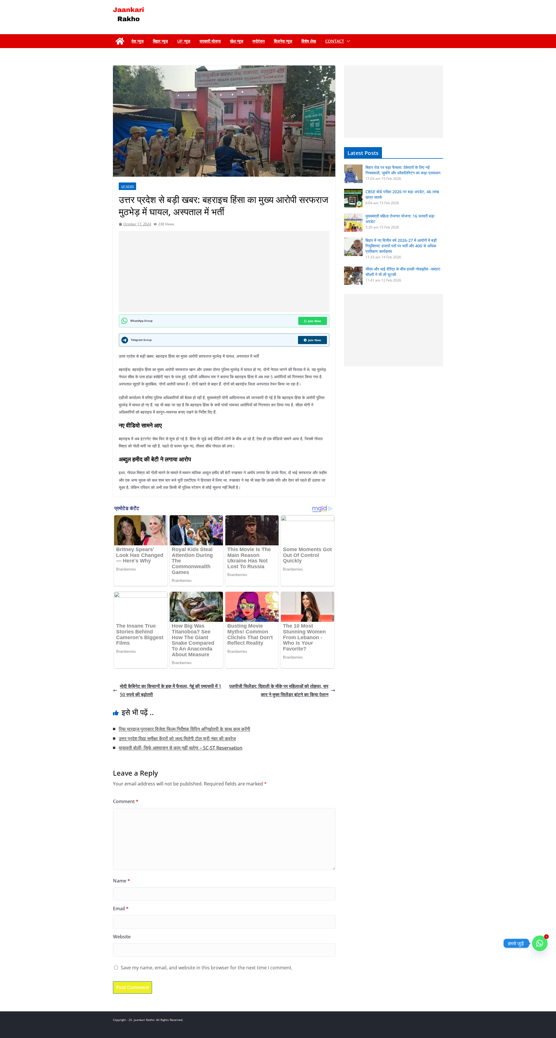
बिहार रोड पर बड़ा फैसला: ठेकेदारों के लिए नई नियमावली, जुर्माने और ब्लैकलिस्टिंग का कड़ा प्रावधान (402, 170)
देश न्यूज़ (137, 41)
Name (121, 881)
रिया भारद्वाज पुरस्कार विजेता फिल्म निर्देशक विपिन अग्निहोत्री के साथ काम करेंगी (184, 729)
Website (122, 936)
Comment (125, 801)
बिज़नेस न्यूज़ (283, 41)
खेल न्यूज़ (236, 41)
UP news (127, 186)
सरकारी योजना (210, 41)
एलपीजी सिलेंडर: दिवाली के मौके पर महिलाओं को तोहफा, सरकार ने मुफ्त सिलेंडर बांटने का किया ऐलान (278, 690)
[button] (347, 41)
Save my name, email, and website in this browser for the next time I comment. (206, 967)
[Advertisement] (225, 271)
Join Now (314, 321)
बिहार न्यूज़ (160, 41)
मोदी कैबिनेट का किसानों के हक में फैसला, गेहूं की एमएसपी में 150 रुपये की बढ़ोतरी (170, 690)
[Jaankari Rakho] (120, 41)
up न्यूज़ (183, 41)
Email (121, 908)
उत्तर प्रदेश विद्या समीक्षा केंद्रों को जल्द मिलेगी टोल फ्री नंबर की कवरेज (177, 738)
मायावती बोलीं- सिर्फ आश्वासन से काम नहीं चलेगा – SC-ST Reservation (180, 748)
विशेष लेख (308, 41)
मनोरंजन (259, 41)
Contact (334, 41)
